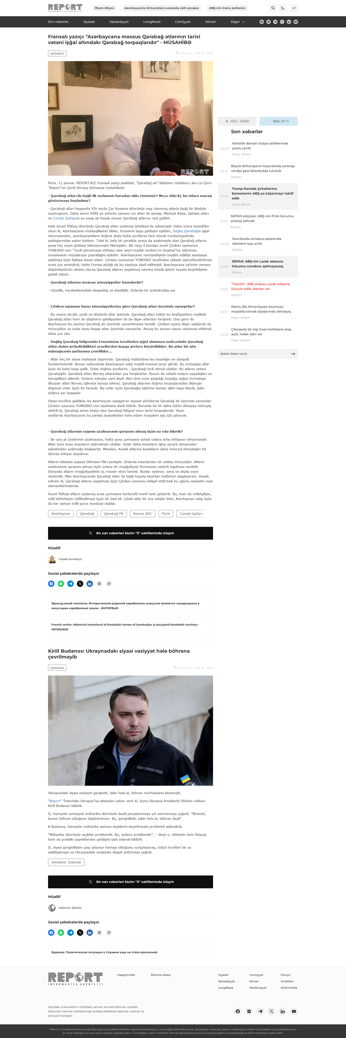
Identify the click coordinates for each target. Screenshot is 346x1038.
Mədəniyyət (258, 988)
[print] (99, 584)
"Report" (55, 801)
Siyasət (223, 975)
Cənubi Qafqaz (65, 218)
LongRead (225, 988)
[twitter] (282, 22)
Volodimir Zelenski (66, 862)
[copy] (109, 584)
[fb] (262, 22)
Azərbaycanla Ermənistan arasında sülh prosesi (162, 8)
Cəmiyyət (256, 975)
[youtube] (296, 22)
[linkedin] (289, 22)
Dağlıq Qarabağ (185, 231)
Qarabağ (57, 53)
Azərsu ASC (142, 513)
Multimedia (289, 988)
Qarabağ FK (113, 513)
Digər (235, 22)
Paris (166, 513)
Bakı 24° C (281, 121)
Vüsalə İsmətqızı (70, 559)
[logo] (65, 8)
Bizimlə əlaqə (161, 975)
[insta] (268, 22)
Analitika (287, 981)
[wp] (61, 584)
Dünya (285, 975)
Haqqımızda (126, 975)
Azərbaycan (60, 513)
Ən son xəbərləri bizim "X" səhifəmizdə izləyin (135, 533)
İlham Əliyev (104, 8)
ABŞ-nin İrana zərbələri (227, 8)
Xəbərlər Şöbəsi (70, 908)
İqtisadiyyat (226, 981)
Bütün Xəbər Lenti (233, 353)
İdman (254, 981)
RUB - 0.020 (239, 121)
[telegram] (275, 22)
